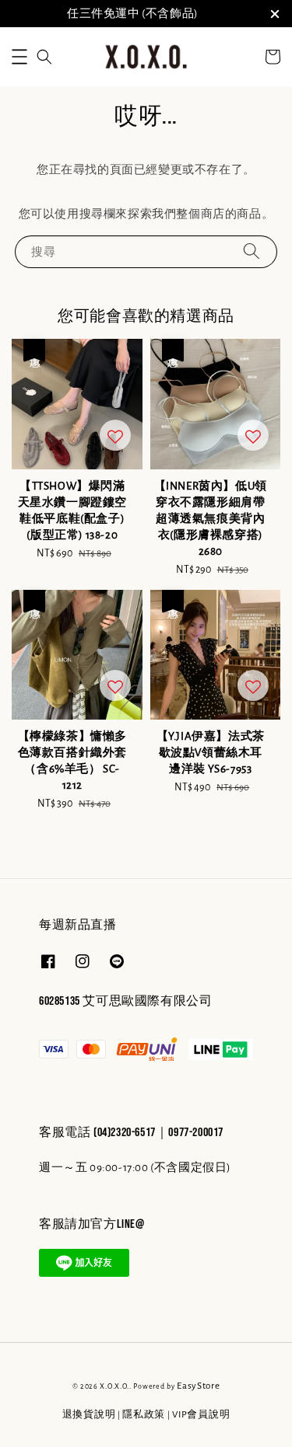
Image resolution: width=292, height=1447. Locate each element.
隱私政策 (143, 1415)
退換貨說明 (89, 1415)
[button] (19, 57)
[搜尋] (251, 251)
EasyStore (198, 1386)
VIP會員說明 (201, 1415)
